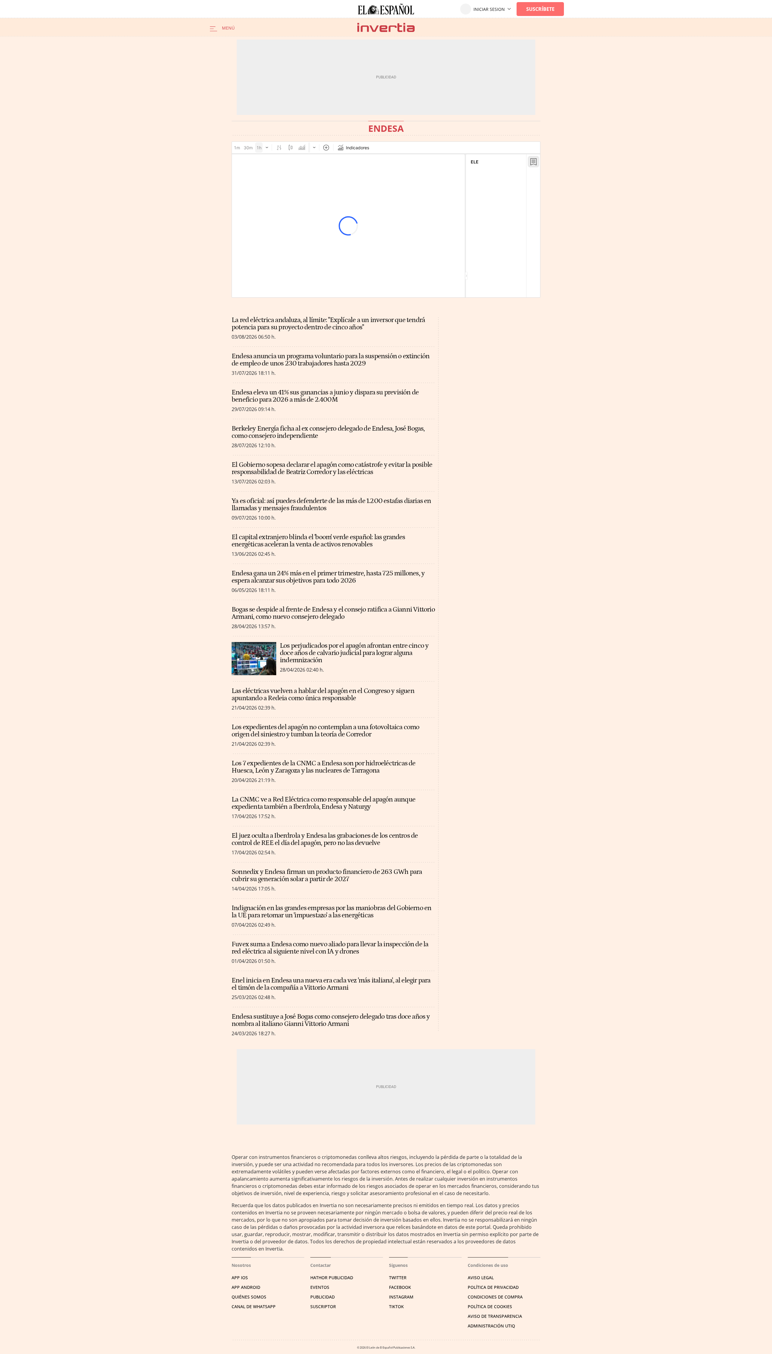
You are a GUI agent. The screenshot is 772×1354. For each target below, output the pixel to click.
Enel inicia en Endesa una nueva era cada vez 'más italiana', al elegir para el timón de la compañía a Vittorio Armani (331, 984)
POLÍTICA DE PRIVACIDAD (493, 1287)
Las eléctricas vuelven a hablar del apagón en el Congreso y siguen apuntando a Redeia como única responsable (323, 694)
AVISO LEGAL (481, 1277)
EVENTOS (319, 1287)
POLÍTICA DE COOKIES (490, 1306)
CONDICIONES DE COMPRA (495, 1297)
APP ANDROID (246, 1287)
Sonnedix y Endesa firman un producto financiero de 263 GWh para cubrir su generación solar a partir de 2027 (327, 875)
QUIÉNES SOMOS (249, 1297)
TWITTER (398, 1277)
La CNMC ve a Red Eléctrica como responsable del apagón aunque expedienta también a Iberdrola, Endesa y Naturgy (323, 803)
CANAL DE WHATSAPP (254, 1306)
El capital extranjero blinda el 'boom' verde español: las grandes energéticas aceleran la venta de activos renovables (318, 540)
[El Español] (386, 9)
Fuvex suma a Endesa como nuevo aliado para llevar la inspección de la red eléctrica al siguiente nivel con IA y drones (330, 948)
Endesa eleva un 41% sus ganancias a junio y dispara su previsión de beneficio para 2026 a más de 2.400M (325, 396)
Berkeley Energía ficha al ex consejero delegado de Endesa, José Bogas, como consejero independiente (328, 432)
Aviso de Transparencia (495, 1316)
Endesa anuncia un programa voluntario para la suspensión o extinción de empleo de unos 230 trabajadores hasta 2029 (330, 360)
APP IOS (240, 1277)
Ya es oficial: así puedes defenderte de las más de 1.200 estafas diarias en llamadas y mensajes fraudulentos (331, 504)
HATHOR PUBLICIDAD (331, 1277)
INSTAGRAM (401, 1297)
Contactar (320, 1265)
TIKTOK (396, 1306)
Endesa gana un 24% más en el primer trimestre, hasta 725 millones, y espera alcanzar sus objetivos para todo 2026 (328, 577)
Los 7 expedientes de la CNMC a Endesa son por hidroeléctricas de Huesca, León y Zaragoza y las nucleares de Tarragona (323, 767)
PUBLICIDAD (322, 1297)
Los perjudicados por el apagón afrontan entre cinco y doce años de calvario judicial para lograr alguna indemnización (354, 653)
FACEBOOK (400, 1287)
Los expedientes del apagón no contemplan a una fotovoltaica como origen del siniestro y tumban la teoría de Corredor (325, 730)
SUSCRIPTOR (323, 1306)
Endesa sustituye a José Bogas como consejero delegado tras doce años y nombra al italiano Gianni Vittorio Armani (331, 1020)
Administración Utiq (491, 1326)
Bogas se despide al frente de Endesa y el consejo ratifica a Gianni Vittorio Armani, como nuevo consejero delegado (333, 613)
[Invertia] (386, 27)
